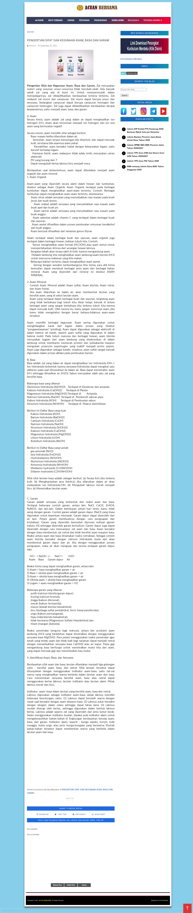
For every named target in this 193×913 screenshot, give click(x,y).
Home (84, 885)
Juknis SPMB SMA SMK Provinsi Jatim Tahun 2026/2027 (145, 146)
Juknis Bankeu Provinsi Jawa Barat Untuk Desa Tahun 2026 (144, 138)
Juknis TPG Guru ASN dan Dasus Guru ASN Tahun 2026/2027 (145, 154)
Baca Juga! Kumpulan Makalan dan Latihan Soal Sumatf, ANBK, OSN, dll (70, 820)
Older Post (71, 885)
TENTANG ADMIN (152, 20)
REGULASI (133, 20)
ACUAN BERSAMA (45, 900)
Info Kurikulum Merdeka (131, 59)
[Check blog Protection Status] (129, 74)
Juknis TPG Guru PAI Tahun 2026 (143, 161)
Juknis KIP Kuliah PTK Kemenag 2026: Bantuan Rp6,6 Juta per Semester (145, 130)
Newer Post (57, 885)
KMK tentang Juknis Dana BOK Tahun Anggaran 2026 (145, 168)
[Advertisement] (71, 757)
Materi (30, 32)
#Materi (70, 798)
